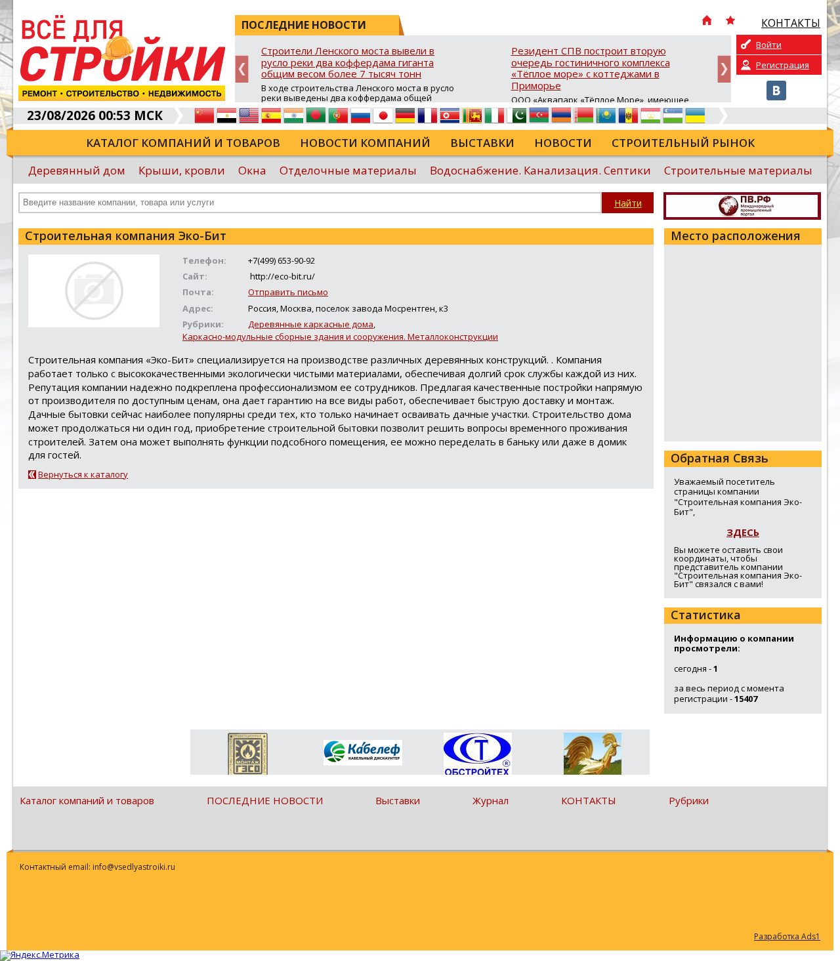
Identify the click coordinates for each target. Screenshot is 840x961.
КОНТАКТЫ (588, 800)
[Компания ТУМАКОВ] (592, 756)
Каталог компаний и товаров (183, 142)
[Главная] (707, 21)
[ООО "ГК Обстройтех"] (477, 755)
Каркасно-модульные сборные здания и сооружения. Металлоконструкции (340, 336)
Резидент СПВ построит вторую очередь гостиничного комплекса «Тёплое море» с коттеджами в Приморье (590, 68)
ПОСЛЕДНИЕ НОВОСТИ (265, 800)
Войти (769, 45)
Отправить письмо (288, 292)
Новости (563, 142)
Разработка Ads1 (787, 936)
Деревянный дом (76, 170)
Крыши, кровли (181, 170)
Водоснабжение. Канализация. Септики (540, 170)
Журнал (490, 800)
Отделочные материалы (348, 170)
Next (724, 69)
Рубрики (689, 800)
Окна (252, 170)
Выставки (482, 142)
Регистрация (782, 65)
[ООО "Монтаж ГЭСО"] (247, 756)
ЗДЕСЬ (742, 532)
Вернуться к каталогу (83, 474)
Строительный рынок (683, 142)
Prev (242, 69)
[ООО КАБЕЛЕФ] (362, 753)
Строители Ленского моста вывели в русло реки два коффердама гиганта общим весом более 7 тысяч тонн (347, 62)
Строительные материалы (738, 170)
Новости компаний (365, 142)
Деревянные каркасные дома (310, 324)
